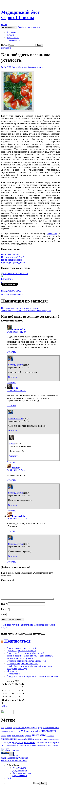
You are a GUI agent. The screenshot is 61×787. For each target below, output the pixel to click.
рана (49, 742)
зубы (37, 731)
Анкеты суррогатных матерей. (21, 648)
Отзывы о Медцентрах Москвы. (22, 663)
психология (41, 742)
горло (3, 731)
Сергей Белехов (19, 67)
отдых (45, 739)
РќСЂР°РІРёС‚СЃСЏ (11, 291)
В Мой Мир (7, 279)
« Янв (4, 706)
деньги (17, 731)
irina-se (15, 467)
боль (22, 727)
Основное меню (9, 27)
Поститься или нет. (10, 254)
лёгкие (51, 736)
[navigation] (30, 774)
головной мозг (52, 728)
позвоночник (53, 739)
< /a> (16, 755)
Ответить (11, 352)
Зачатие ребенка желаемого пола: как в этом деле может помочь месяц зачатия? (30, 657)
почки (3, 742)
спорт (16, 745)
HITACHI (52, 233)
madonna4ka (18, 329)
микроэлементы (9, 739)
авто (2, 728)
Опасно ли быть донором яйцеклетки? (25, 653)
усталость (18, 294)
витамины (6, 294)
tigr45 (15, 388)
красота (28, 736)
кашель (3, 736)
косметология (18, 735)
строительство (24, 745)
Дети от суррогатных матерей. (21, 650)
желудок (30, 731)
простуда (12, 742)
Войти (10, 778)
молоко (20, 739)
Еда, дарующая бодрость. (13, 262)
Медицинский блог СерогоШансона (20, 15)
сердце (55, 742)
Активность (12, 32)
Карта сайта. (13, 37)
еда (12, 294)
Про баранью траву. (32, 310)
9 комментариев (35, 67)
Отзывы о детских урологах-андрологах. (26, 661)
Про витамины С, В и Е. (13, 257)
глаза (44, 728)
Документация (19, 770)
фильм (56, 745)
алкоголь (8, 727)
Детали (10, 35)
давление (9, 731)
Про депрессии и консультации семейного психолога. (33, 676)
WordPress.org (19, 768)
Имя (4, 604)
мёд (25, 739)
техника (33, 745)
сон (2, 745)
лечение (39, 735)
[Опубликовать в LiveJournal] (2, 276)
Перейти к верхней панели (14, 760)
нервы (31, 738)
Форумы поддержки (22, 773)
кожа (9, 735)
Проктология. (13, 673)
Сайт (3, 614)
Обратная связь (19, 775)
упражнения (41, 745)
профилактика (26, 742)
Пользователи (13, 40)
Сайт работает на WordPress (14, 758)
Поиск (4, 24)
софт (12, 745)
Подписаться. (18, 641)
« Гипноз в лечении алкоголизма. (17, 625)
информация (48, 731)
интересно (6, 48)
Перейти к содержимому (30, 27)
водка (40, 728)
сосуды (7, 745)
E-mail (5, 609)
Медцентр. (12, 671)
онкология (38, 739)
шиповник (5, 748)
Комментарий (7, 580)
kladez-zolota (18, 516)
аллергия (16, 728)
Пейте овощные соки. (11, 260)
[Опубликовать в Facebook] (14, 273)
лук (48, 736)
